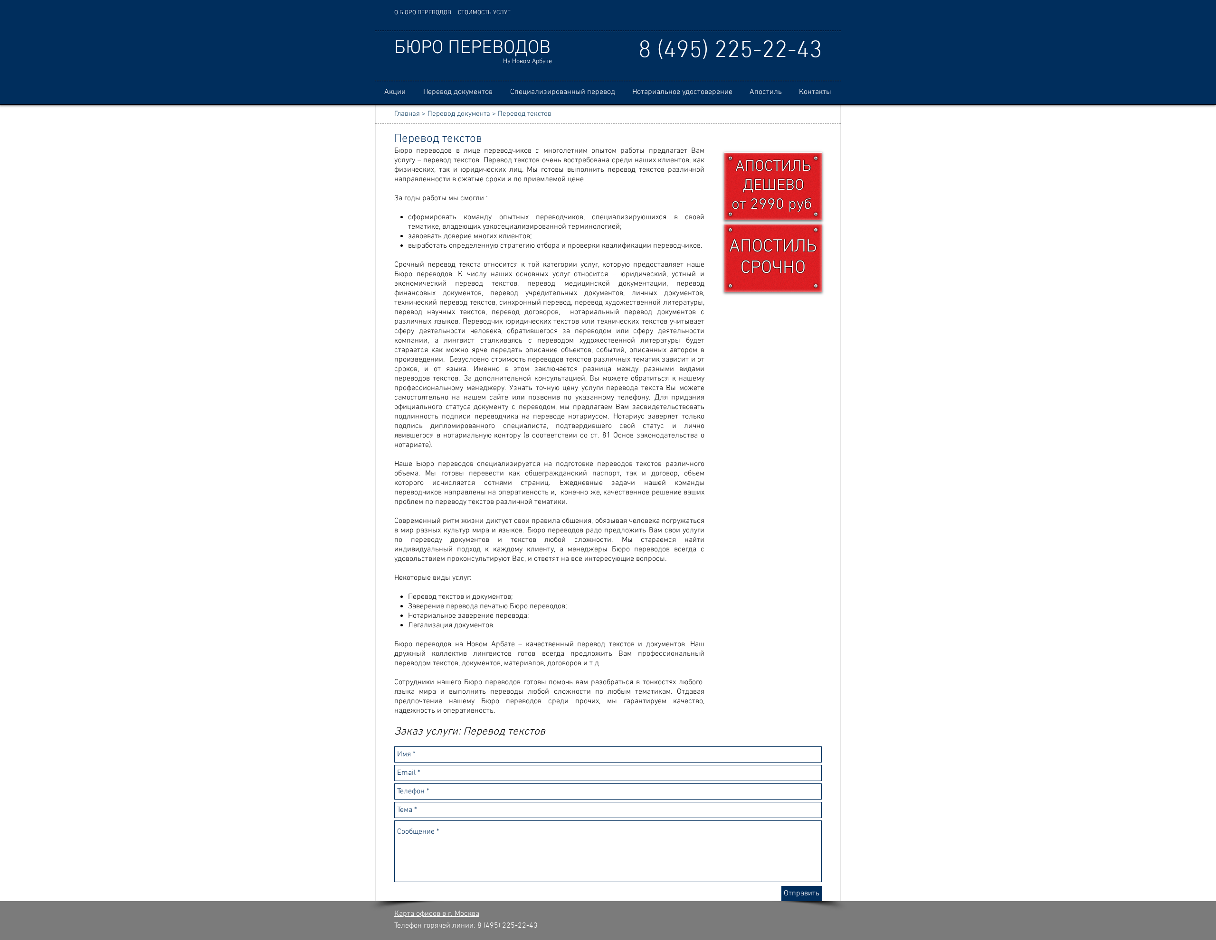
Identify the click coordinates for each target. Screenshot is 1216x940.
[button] (457, 92)
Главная (407, 114)
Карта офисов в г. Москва (436, 914)
